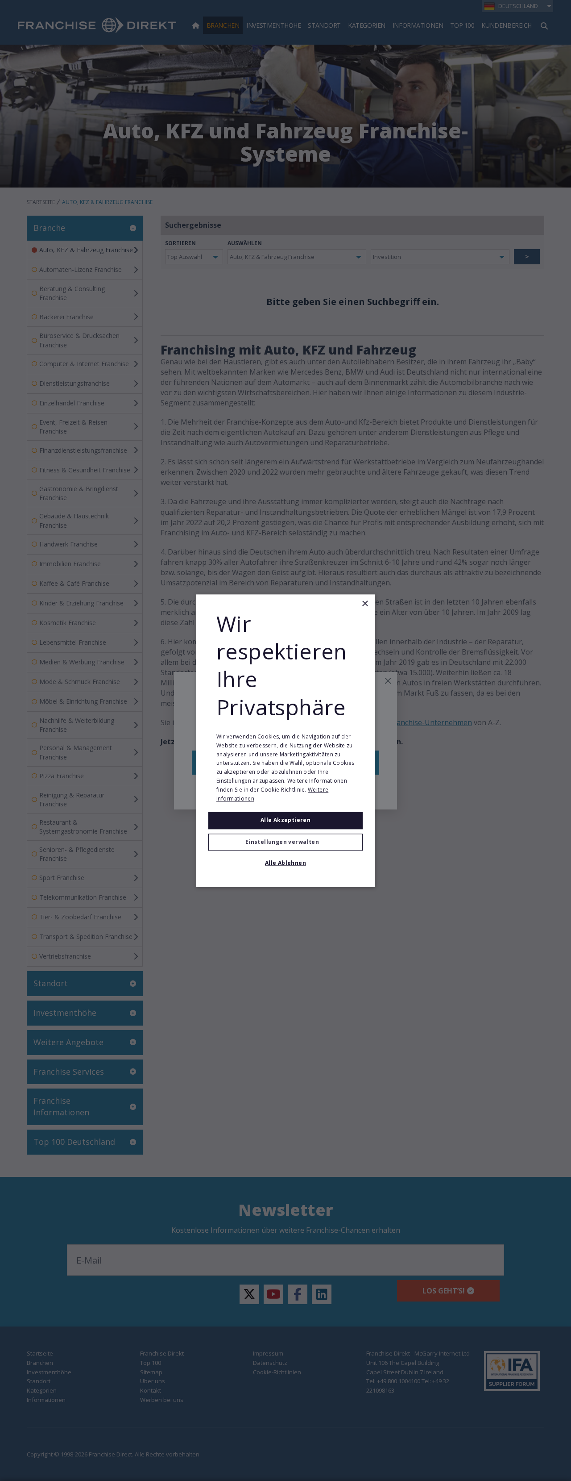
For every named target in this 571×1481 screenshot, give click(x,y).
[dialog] (285, 740)
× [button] (364, 604)
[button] (285, 842)
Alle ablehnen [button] (285, 863)
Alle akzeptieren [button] (285, 820)
